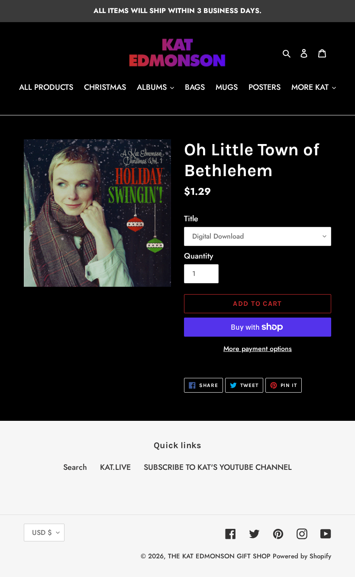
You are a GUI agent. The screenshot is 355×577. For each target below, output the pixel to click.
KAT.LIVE (115, 467)
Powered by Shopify (302, 556)
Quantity (198, 256)
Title (191, 218)
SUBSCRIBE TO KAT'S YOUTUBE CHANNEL (218, 467)
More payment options (257, 349)
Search (75, 467)
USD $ (42, 533)
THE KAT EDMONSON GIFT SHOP (219, 556)
